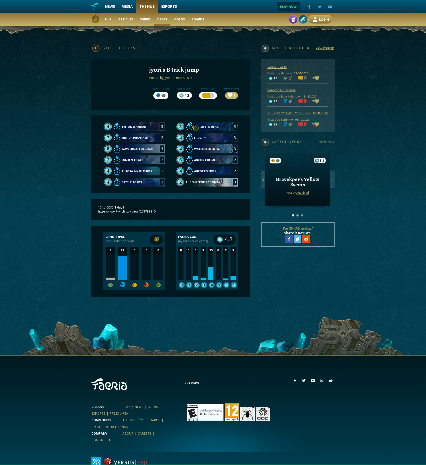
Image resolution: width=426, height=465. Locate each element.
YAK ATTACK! (277, 67)
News (110, 6)
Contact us (101, 440)
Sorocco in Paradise (281, 90)
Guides (145, 19)
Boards (197, 19)
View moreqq (325, 48)
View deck (297, 191)
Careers (144, 433)
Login (323, 19)
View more (327, 141)
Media (127, 6)
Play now (288, 6)
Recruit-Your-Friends (109, 427)
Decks (162, 19)
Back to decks (119, 48)
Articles (125, 19)
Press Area (119, 413)
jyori (167, 78)
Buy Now (191, 383)
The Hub (147, 6)
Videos (179, 19)
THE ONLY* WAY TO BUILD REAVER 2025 (297, 113)
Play (126, 407)
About (127, 433)
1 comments (297, 173)
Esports (169, 6)
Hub (108, 19)
